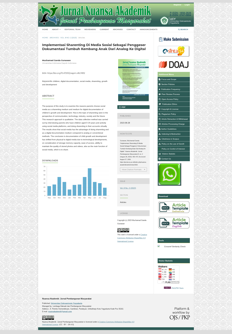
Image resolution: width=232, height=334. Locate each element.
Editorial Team (72, 29)
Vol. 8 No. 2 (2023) (68, 37)
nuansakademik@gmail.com (60, 312)
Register (177, 5)
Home (45, 29)
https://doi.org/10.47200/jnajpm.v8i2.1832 (66, 73)
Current (104, 29)
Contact (131, 29)
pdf (123, 107)
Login (187, 5)
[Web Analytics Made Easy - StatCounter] (167, 288)
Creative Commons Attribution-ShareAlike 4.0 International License (132, 238)
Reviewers (90, 29)
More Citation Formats (131, 169)
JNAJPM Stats (177, 288)
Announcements (148, 29)
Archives (118, 29)
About (55, 29)
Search (184, 29)
